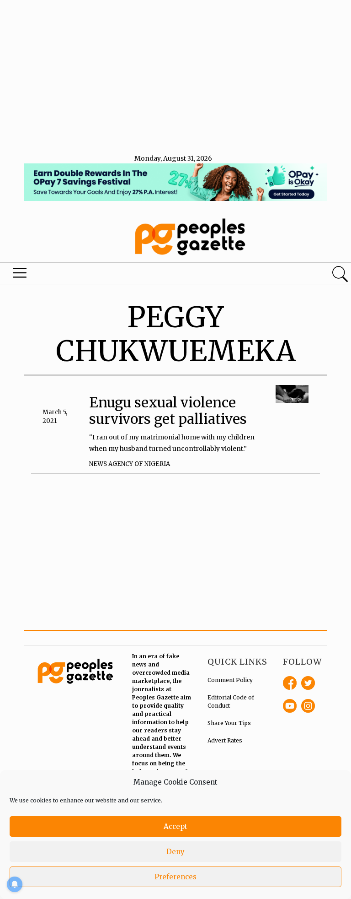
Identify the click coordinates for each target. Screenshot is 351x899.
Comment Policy (230, 680)
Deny (175, 851)
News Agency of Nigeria (129, 464)
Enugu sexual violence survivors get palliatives (168, 411)
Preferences (175, 876)
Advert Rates (224, 740)
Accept (175, 826)
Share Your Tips (229, 723)
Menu (20, 275)
